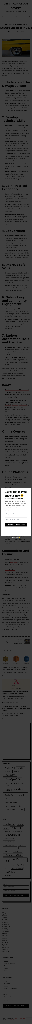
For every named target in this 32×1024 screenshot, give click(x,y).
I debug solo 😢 (16, 537)
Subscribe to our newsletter (16, 524)
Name (6, 510)
